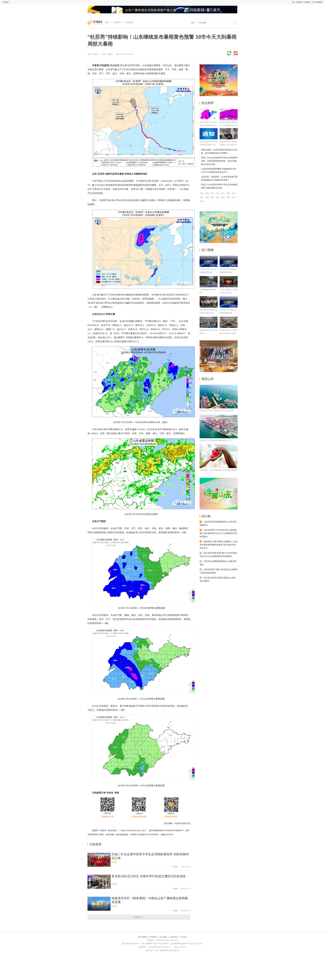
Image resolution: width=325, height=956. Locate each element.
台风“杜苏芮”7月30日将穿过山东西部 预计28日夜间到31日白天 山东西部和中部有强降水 (218, 533)
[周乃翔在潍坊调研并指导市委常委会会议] (209, 302)
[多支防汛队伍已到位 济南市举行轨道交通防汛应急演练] (99, 882)
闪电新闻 (299, 2)
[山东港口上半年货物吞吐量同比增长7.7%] (219, 426)
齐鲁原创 (129, 22)
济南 (202, 193)
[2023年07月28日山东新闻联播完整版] (229, 302)
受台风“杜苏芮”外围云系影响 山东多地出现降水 (228, 145)
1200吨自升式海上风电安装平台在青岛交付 (217, 410)
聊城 (228, 197)
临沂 (218, 197)
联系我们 (153, 937)
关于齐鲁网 (142, 937)
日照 (212, 197)
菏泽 (202, 201)
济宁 (233, 193)
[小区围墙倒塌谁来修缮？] (209, 281)
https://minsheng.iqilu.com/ (133, 830)
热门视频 (207, 250)
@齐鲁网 (110, 834)
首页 (293, 2)
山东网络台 (307, 2)
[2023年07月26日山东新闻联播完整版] (229, 261)
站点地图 (163, 937)
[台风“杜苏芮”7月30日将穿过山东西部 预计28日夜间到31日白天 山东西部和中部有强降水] (209, 119)
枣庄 (212, 193)
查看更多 (138, 917)
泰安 (202, 197)
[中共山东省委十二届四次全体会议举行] (229, 281)
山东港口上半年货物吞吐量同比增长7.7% (216, 440)
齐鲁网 (6, 2)
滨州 (233, 197)
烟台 (223, 193)
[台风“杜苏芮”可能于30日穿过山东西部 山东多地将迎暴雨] (209, 139)
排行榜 (206, 516)
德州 (223, 197)
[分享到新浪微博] (236, 53)
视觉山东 (207, 379)
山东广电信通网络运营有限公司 (167, 950)
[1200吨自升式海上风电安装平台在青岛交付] (219, 396)
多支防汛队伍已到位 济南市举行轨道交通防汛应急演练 (149, 876)
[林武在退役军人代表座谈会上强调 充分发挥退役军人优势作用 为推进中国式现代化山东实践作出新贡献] (229, 322)
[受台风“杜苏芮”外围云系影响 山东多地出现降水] (229, 139)
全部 (192, 23)
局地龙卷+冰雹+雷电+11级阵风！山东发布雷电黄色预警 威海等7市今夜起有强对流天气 (218, 544)
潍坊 (228, 193)
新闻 (107, 22)
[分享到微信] (229, 53)
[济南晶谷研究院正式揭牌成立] (209, 322)
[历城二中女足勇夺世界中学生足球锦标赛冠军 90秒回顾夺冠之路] (99, 860)
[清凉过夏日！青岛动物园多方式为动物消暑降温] (219, 456)
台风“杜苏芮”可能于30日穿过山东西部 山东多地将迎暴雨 (208, 145)
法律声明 (173, 937)
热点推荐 (207, 103)
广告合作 (183, 937)
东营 (218, 193)
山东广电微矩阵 (317, 2)
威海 (207, 197)
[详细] (114, 862)
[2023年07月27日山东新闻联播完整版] (209, 261)
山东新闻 (117, 22)
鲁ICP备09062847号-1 (131, 944)
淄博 (207, 193)
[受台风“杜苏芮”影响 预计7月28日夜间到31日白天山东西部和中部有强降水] (229, 119)
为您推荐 (95, 844)
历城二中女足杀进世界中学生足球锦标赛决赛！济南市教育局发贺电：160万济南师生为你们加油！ (219, 161)
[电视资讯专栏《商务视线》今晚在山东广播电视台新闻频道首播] (99, 904)
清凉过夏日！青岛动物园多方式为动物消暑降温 (218, 470)
